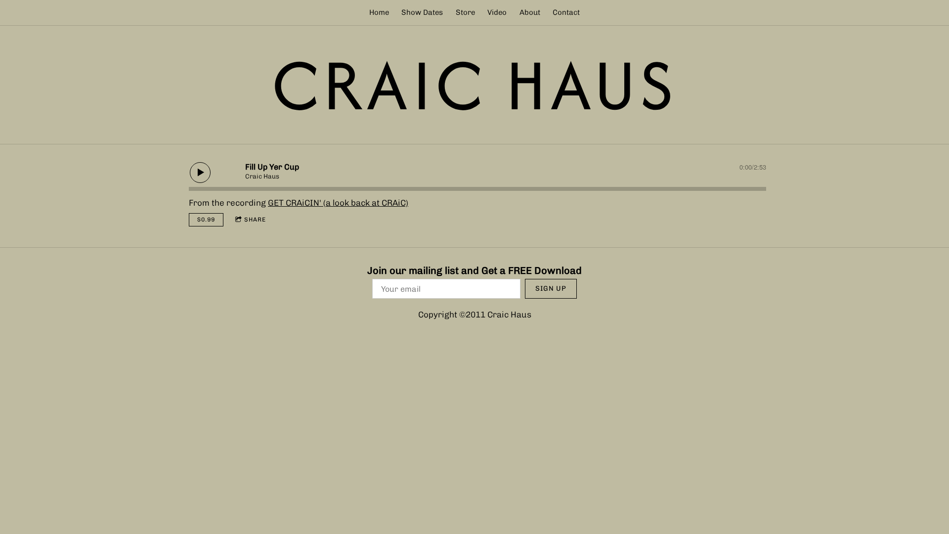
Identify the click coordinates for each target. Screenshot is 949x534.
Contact (566, 12)
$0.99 (206, 219)
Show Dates (422, 12)
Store (465, 12)
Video (497, 12)
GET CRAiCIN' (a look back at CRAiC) (338, 203)
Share (255, 219)
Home (379, 12)
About (529, 12)
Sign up (550, 288)
